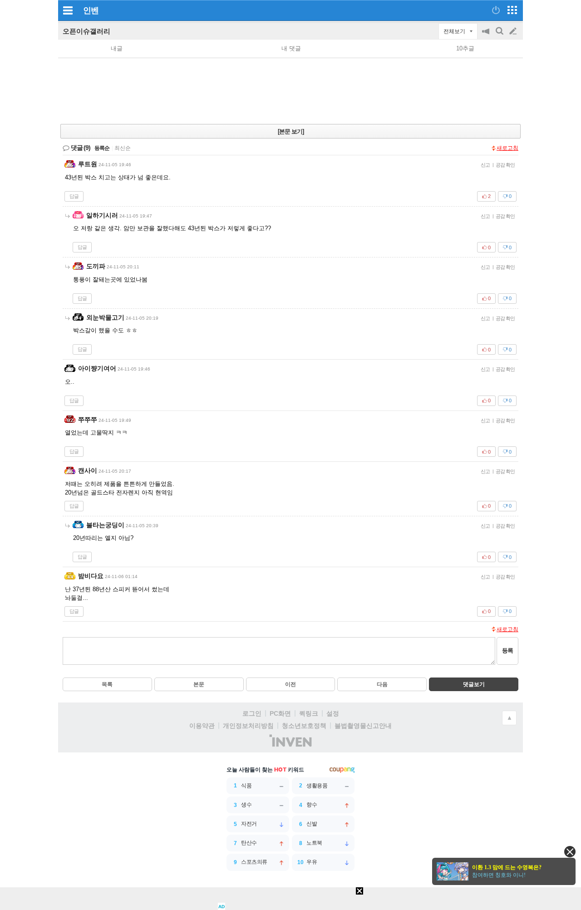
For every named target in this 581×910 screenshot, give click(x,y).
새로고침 (507, 148)
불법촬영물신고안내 (363, 725)
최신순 (122, 148)
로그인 (251, 713)
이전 (290, 684)
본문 (198, 684)
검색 (500, 35)
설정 (332, 713)
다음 (382, 684)
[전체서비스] (512, 10)
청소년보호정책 (304, 725)
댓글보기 (474, 684)
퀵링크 (308, 713)
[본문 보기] (291, 131)
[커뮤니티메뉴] (67, 10)
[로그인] (496, 10)
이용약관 (202, 725)
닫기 (570, 851)
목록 (107, 684)
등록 (507, 650)
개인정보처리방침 (248, 725)
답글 (74, 196)
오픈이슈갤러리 (86, 31)
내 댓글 (291, 48)
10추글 (465, 48)
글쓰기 (513, 31)
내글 (117, 48)
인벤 (90, 10)
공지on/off (486, 35)
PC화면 (280, 713)
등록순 (101, 148)
